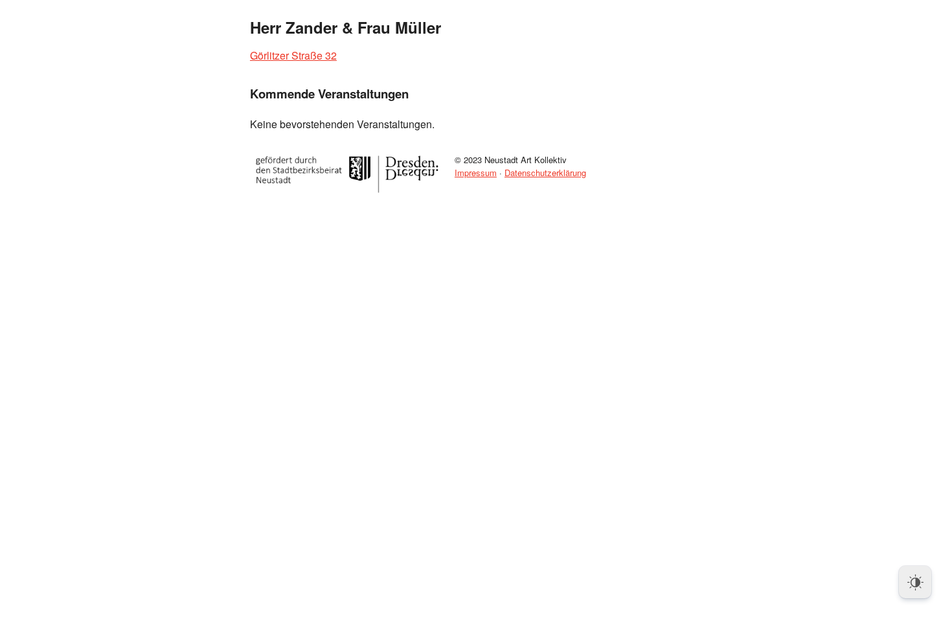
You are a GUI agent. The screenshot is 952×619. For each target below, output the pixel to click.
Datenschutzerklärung (545, 172)
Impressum (476, 172)
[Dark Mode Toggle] (915, 582)
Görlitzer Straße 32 (293, 55)
